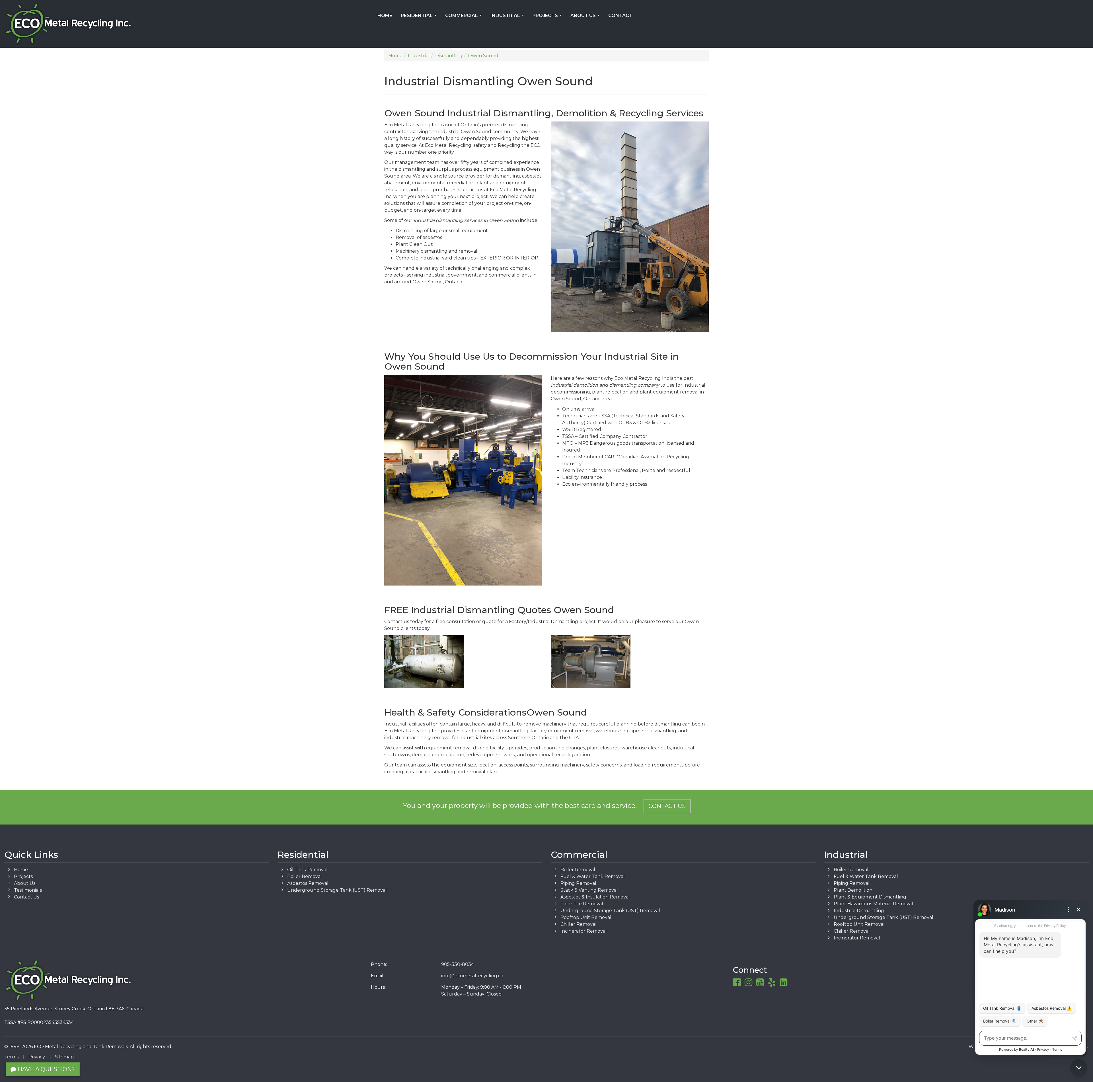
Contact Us (667, 806)
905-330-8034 (457, 964)
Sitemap (64, 1057)
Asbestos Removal (307, 883)
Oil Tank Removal (307, 869)
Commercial (464, 17)
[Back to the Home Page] (182, 24)
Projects (548, 17)
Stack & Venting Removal (589, 890)
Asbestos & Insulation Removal (595, 897)
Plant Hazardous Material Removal (873, 903)
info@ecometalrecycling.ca (472, 975)
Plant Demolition (853, 890)
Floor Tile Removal (581, 903)
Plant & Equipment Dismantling (870, 897)
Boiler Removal (304, 876)
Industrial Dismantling (859, 910)
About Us (586, 17)
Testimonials (28, 890)
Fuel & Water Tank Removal (592, 876)
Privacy (36, 1057)
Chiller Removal (578, 924)
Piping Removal (578, 883)
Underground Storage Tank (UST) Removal (337, 890)
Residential (420, 17)
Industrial (508, 17)
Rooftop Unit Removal (585, 917)
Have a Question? (45, 1069)
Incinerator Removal (583, 931)
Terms (11, 1057)
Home (384, 15)
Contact (620, 15)
